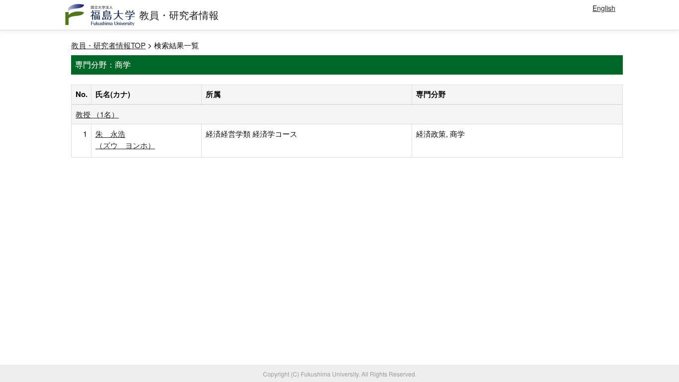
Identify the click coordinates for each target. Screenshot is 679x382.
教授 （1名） (97, 114)
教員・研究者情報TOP (108, 45)
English (604, 8)
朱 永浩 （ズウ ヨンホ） (125, 139)
